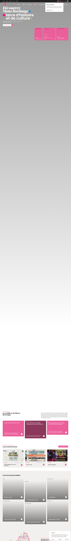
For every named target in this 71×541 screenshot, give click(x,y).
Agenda (23, 4)
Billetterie (17, 1)
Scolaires (7, 1)
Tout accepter (67, 539)
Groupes (4, 1)
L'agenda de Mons (63, 4)
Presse (14, 1)
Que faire (18, 4)
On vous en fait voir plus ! (62, 446)
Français (65, 1)
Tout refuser (52, 539)
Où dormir (35, 4)
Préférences (59, 539)
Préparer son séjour (42, 4)
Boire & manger (29, 4)
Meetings (10, 1)
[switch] (58, 1)
